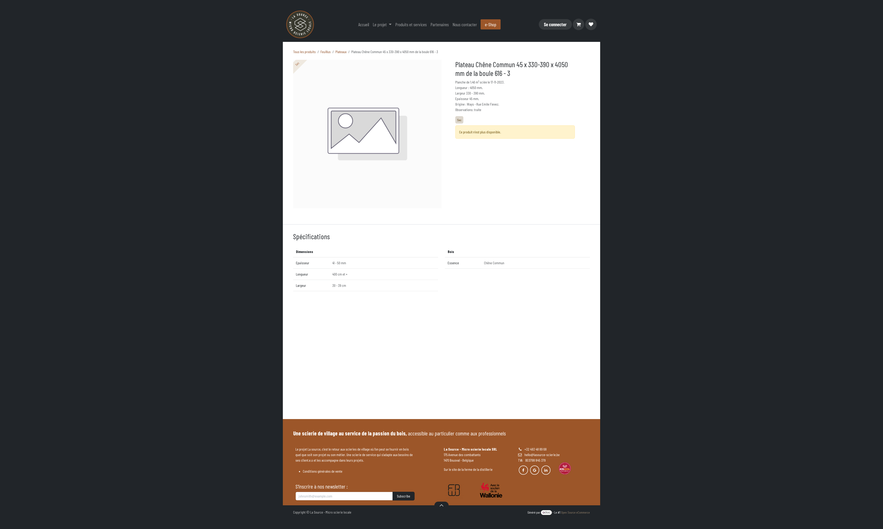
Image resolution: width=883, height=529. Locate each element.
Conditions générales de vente (322, 471)
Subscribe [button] (403, 496)
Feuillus (326, 51)
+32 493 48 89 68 (536, 449)
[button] (441, 505)
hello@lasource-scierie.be (541, 454)
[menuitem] (363, 24)
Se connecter (555, 24)
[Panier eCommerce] (578, 24)
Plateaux (341, 51)
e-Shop (490, 24)
